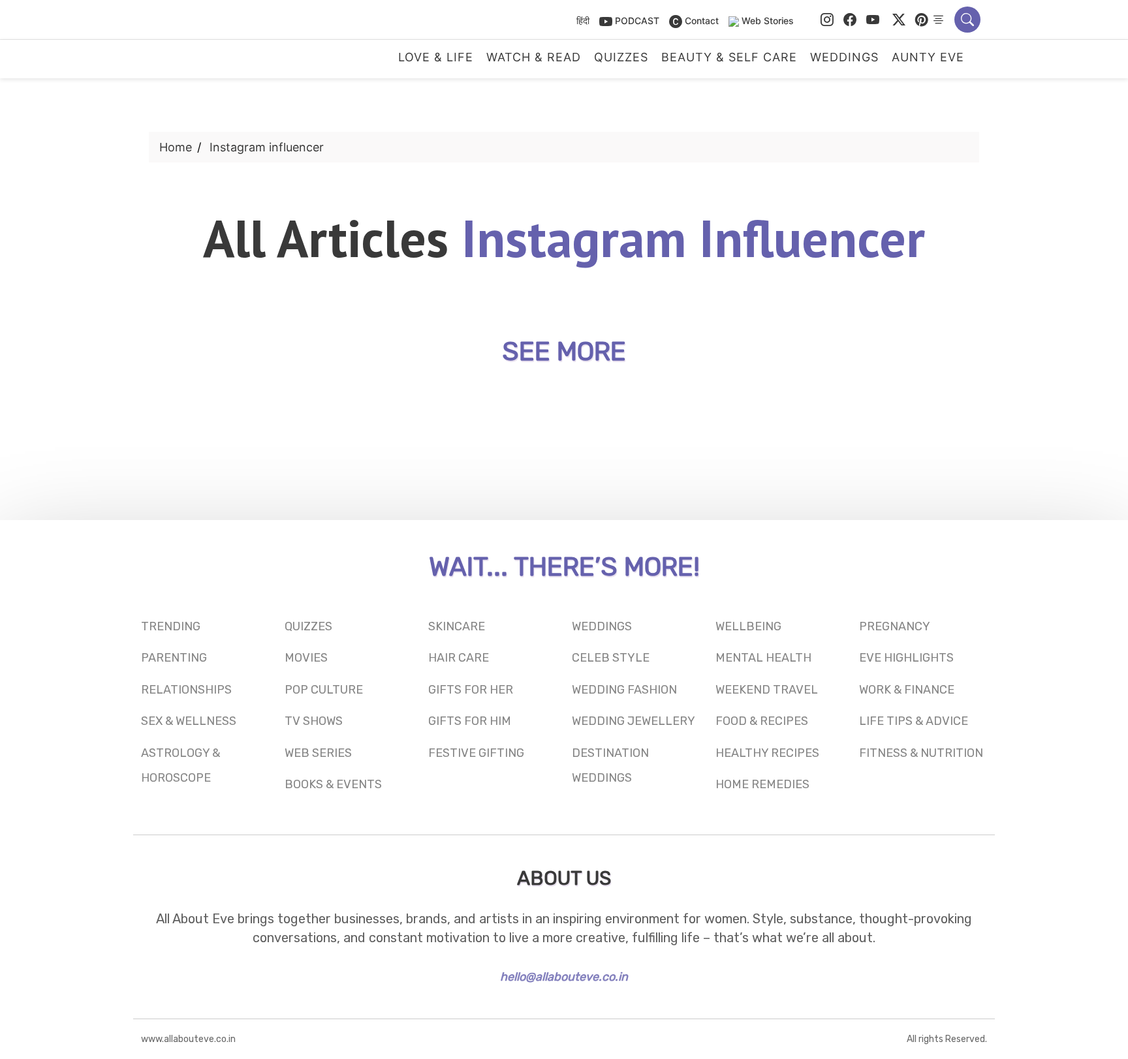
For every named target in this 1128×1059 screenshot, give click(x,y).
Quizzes (621, 58)
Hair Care (458, 658)
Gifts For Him (469, 721)
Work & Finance (906, 690)
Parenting (174, 658)
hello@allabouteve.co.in (564, 977)
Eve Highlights (906, 658)
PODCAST (635, 20)
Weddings (844, 58)
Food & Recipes (761, 721)
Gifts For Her (470, 690)
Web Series (318, 753)
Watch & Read (533, 58)
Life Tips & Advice (913, 721)
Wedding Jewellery (633, 721)
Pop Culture (324, 690)
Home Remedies (762, 784)
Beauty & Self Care (729, 58)
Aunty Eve (928, 58)
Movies (306, 658)
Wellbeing (748, 626)
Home (175, 147)
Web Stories (768, 20)
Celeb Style (611, 658)
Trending (170, 626)
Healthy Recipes (767, 753)
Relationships (186, 690)
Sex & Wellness (188, 721)
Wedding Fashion (624, 690)
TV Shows (314, 721)
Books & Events (333, 784)
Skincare (456, 626)
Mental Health (763, 658)
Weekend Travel (766, 690)
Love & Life (435, 58)
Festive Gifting (476, 753)
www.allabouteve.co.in (188, 1039)
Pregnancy (894, 626)
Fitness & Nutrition (921, 753)
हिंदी (582, 20)
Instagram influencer (267, 147)
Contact (700, 20)
